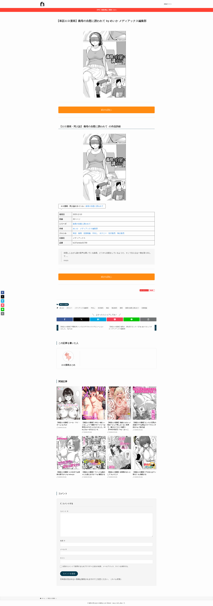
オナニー (103, 233)
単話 (74, 233)
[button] (65, 319)
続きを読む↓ (106, 110)
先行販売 (111, 233)
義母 (80, 233)
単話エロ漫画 (64, 304)
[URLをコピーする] (148, 319)
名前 (62, 541)
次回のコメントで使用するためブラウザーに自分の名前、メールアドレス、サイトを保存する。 (95, 566)
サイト (62, 558)
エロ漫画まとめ (68, 365)
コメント (64, 511)
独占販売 (120, 233)
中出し (95, 233)
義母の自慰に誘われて (94, 206)
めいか (75, 229)
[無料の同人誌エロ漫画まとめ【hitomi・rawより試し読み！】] (42, 4)
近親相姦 (87, 233)
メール (63, 549)
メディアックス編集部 (89, 229)
